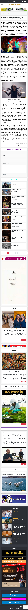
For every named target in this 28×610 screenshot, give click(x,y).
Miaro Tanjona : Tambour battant (17, 238)
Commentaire (5, 163)
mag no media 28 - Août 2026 (14, 386)
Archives (14, 508)
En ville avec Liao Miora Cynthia (18, 540)
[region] (14, 335)
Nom (3, 152)
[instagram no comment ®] (25, 1)
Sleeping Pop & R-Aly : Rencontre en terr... (18, 520)
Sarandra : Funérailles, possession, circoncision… (17, 204)
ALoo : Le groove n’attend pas (17, 210)
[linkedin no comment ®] (22, 1)
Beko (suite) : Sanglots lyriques (16, 224)
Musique (10, 13)
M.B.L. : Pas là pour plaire (17, 182)
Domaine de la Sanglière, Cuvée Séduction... (19, 534)
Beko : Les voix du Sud (16, 243)
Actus (14, 308)
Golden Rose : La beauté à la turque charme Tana (14, 331)
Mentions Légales (14, 608)
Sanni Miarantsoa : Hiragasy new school (18, 217)
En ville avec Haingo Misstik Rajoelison (18, 513)
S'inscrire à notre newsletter (12, 1)
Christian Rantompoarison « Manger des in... (19, 527)
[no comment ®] (2, 5)
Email (3, 158)
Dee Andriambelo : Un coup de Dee (18, 197)
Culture (5, 13)
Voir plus (23, 340)
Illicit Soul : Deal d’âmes (17, 189)
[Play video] (14, 454)
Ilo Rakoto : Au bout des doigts (17, 231)
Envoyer (4, 174)
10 (22, 252)
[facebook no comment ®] (10, 595)
